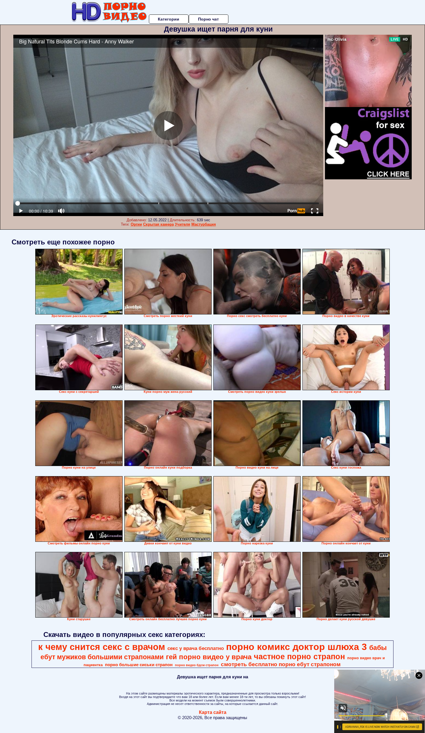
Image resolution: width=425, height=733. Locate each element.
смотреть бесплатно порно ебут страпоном (281, 664)
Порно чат (208, 19)
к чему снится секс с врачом (101, 647)
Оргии (136, 224)
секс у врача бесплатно (195, 648)
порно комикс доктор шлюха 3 (296, 647)
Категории (168, 19)
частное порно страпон (299, 656)
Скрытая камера (158, 224)
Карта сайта (212, 712)
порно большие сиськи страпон (139, 664)
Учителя (182, 224)
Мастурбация (203, 224)
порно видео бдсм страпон (197, 665)
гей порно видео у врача (209, 657)
